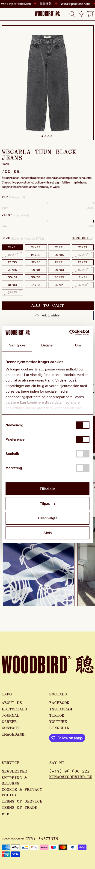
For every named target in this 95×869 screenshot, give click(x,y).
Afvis (47, 533)
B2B (5, 814)
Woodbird (17, 838)
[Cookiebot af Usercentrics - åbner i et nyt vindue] (69, 333)
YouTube (58, 722)
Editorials (14, 709)
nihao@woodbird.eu (70, 777)
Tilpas (45, 503)
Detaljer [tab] (47, 345)
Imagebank (13, 734)
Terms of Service (22, 801)
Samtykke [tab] (17, 345)
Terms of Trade (19, 807)
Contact (10, 728)
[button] (72, 14)
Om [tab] (78, 345)
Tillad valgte (47, 518)
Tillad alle (47, 489)
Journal (10, 715)
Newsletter (14, 771)
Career (9, 722)
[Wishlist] (81, 14)
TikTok (56, 715)
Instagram (60, 709)
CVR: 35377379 (41, 839)
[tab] (42, 136)
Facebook (59, 703)
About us (12, 703)
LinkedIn (59, 728)
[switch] (82, 439)
